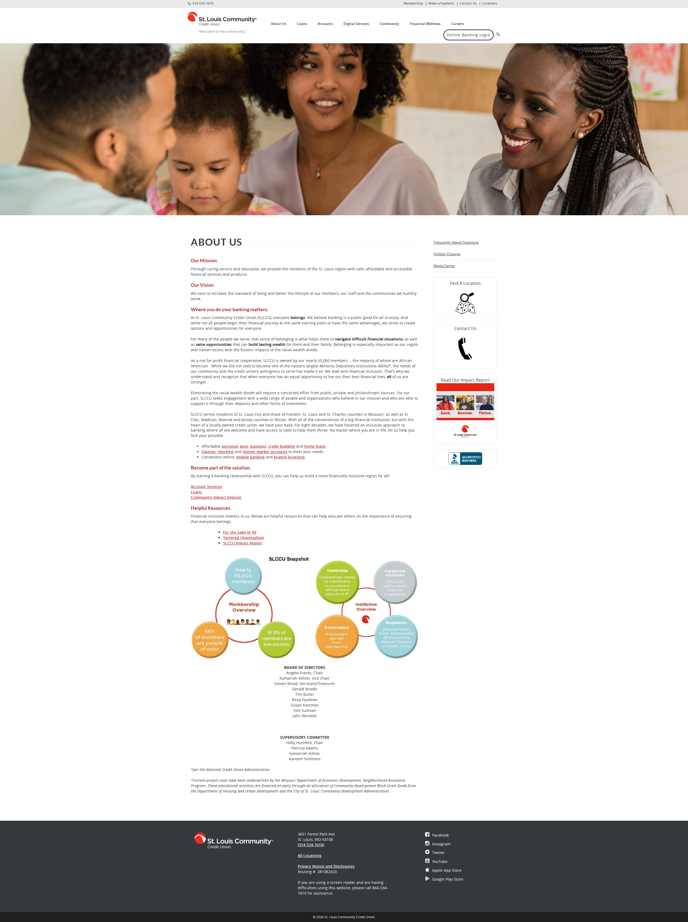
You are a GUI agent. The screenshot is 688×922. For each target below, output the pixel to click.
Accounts (325, 23)
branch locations (289, 457)
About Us (278, 23)
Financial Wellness (425, 23)
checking (225, 451)
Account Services (206, 486)
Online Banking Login (468, 34)
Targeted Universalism (243, 537)
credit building (281, 446)
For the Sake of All (239, 532)
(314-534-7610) (311, 844)
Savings (209, 451)
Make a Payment (441, 3)
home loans (315, 446)
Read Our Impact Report (465, 380)
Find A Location (465, 283)
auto (244, 446)
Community (389, 23)
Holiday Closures (446, 254)
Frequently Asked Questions (456, 242)
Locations (489, 3)
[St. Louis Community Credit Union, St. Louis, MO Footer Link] (234, 840)
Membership (413, 3)
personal (230, 446)
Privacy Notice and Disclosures (326, 866)
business (258, 446)
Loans (302, 23)
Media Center (444, 265)
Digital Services (356, 23)
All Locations (309, 855)
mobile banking (250, 457)
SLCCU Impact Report (242, 543)
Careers (457, 23)
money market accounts (265, 451)
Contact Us (468, 3)
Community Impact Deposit (216, 497)
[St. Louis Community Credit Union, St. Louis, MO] (226, 22)
